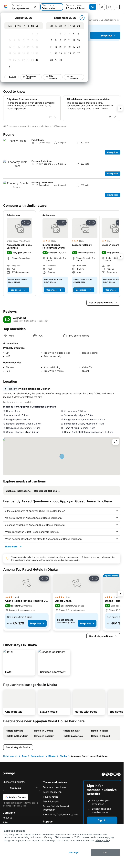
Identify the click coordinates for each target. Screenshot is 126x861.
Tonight (12, 77)
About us (7, 817)
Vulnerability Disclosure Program (60, 814)
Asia (24, 756)
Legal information (52, 791)
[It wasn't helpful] (55, 117)
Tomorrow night (31, 77)
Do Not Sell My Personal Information (56, 808)
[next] (82, 18)
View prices (112, 152)
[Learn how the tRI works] (46, 321)
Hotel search (10, 756)
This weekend (53, 77)
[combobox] (25, 8)
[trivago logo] (6, 6)
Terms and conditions (54, 787)
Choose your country (14, 781)
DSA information (51, 801)
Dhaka (51, 756)
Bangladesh (37, 756)
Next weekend (74, 77)
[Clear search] (35, 7)
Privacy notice (50, 796)
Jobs (5, 822)
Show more (11, 546)
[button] (19, 228)
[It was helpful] (50, 117)
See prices (16, 290)
